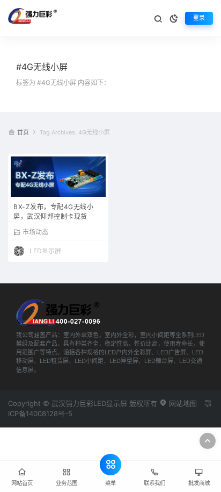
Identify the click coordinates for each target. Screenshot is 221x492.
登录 (199, 18)
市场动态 (35, 232)
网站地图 (182, 403)
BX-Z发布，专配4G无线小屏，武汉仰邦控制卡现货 (53, 211)
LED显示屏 (45, 251)
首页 (23, 132)
